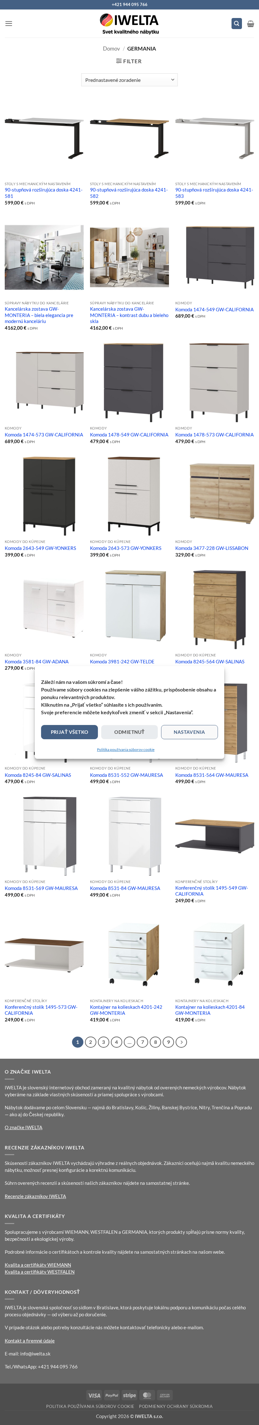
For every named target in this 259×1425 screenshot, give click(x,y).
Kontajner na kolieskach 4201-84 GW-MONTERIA (210, 1010)
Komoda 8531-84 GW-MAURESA (125, 888)
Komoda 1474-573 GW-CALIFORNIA (44, 434)
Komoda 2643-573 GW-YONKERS (125, 548)
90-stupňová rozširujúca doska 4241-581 (43, 193)
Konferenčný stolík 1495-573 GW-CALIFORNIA (41, 1010)
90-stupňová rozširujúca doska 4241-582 (129, 193)
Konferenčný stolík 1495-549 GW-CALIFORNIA (211, 891)
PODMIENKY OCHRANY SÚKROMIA (176, 1406)
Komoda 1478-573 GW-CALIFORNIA (214, 434)
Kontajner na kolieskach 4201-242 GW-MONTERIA (126, 1010)
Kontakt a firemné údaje (30, 1340)
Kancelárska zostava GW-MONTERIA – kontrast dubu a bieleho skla (129, 315)
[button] (9, 23)
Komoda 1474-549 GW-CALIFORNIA (214, 309)
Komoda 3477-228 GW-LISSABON (211, 548)
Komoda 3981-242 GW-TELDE (122, 661)
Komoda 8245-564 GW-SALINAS (209, 661)
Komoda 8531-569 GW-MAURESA (41, 888)
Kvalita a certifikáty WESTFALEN (40, 1272)
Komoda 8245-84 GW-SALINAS (38, 775)
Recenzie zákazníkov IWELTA (35, 1196)
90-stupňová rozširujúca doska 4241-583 (214, 193)
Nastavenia (189, 732)
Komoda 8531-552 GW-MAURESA (126, 775)
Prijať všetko (69, 732)
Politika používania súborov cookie (125, 749)
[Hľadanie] (237, 23)
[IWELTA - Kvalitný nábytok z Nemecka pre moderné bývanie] (129, 23)
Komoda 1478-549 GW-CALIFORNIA (129, 434)
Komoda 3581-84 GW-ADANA (37, 661)
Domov (111, 48)
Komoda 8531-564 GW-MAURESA (211, 775)
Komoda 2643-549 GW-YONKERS (40, 548)
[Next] (181, 1042)
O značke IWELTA (23, 1127)
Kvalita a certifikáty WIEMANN (38, 1265)
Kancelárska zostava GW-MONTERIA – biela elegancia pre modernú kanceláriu (39, 315)
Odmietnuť (129, 732)
